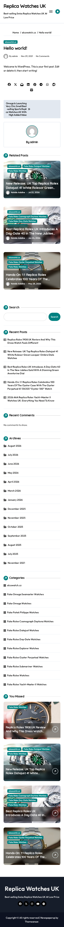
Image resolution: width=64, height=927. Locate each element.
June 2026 (13, 463)
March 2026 (14, 490)
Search (14, 307)
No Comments (42, 56)
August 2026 (14, 445)
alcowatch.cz (10, 42)
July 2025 (13, 553)
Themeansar (31, 921)
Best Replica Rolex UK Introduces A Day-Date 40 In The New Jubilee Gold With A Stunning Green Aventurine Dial (32, 235)
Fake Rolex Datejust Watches (37, 166)
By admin (13, 56)
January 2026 (15, 499)
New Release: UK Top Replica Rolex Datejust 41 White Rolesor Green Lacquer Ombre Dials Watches (32, 187)
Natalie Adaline (18, 192)
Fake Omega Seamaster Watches (25, 594)
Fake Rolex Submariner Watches (25, 666)
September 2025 (17, 535)
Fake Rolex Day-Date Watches (22, 221)
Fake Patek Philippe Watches (23, 612)
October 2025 (15, 526)
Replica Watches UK (25, 6)
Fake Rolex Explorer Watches (23, 648)
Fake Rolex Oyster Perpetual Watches (25, 262)
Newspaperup (47, 917)
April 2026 (13, 481)
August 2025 (14, 544)
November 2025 (16, 517)
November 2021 (16, 562)
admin (34, 142)
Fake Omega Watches (19, 603)
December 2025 (17, 508)
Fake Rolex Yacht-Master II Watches (26, 684)
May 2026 (13, 472)
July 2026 (13, 454)
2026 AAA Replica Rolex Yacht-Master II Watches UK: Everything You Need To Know (30, 399)
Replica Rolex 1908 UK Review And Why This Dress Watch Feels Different (31, 341)
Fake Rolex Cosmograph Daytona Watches (27, 216)
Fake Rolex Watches (17, 171)
